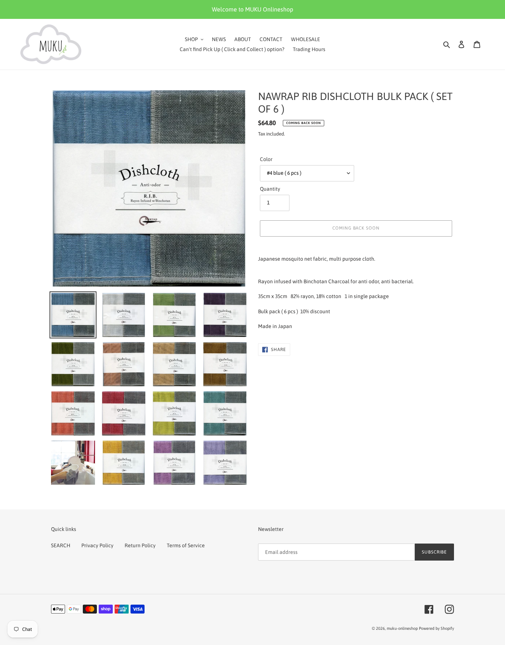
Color (266, 159)
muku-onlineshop (402, 628)
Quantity (270, 189)
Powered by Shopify (436, 628)
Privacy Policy (97, 545)
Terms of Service (186, 545)
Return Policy (140, 545)
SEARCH (60, 545)
